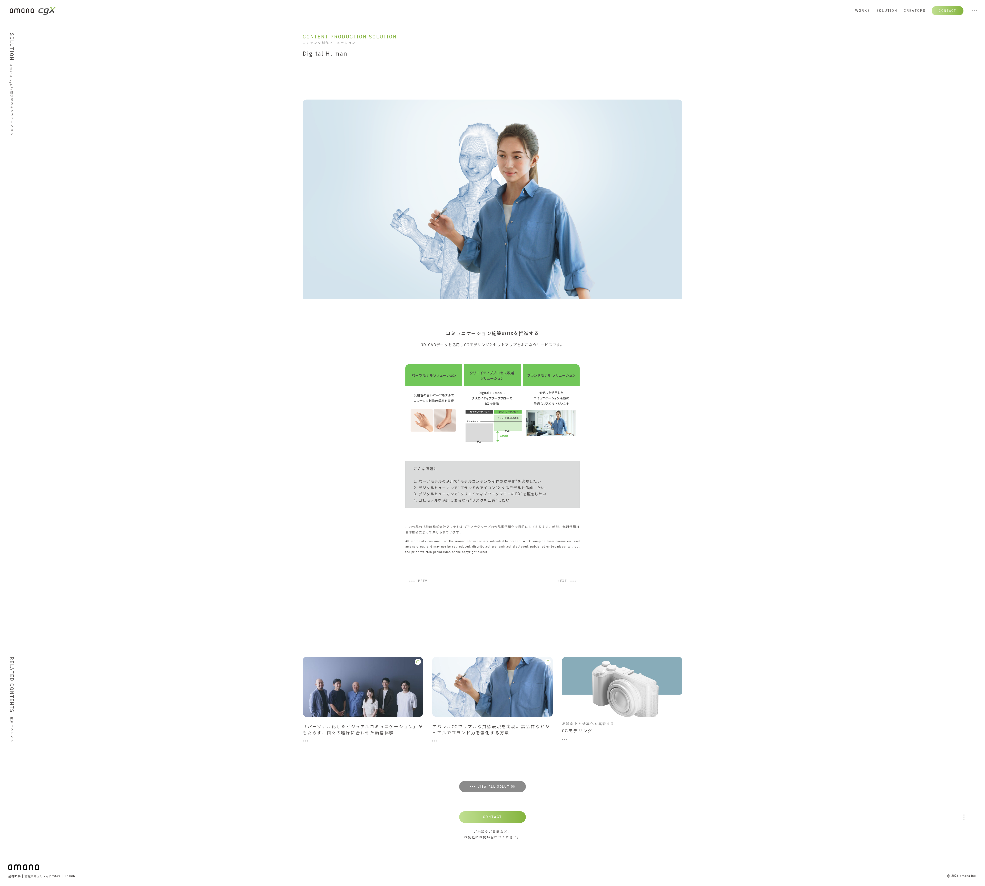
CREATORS (914, 11)
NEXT (562, 581)
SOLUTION (887, 11)
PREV (423, 581)
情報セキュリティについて (42, 876)
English (70, 876)
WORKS (862, 11)
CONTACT (947, 11)
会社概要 (14, 876)
